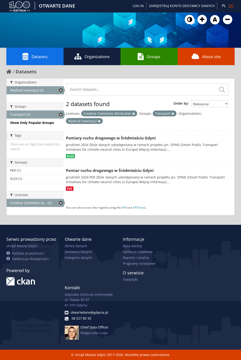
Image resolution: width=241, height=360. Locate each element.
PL (224, 5)
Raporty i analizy (136, 257)
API (124, 207)
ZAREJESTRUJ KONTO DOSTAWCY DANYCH (182, 6)
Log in (138, 6)
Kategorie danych (78, 257)
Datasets (40, 56)
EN (231, 5)
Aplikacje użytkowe (138, 251)
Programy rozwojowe (139, 263)
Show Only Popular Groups (32, 122)
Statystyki (130, 279)
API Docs (139, 207)
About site (211, 56)
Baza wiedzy (132, 246)
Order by (180, 103)
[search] (222, 89)
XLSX (70, 156)
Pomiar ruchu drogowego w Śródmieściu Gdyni (110, 170)
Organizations (97, 56)
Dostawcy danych (78, 251)
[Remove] (133, 113)
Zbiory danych (76, 246)
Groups (153, 56)
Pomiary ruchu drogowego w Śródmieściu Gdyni (111, 138)
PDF (69, 188)
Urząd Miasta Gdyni (21, 246)
